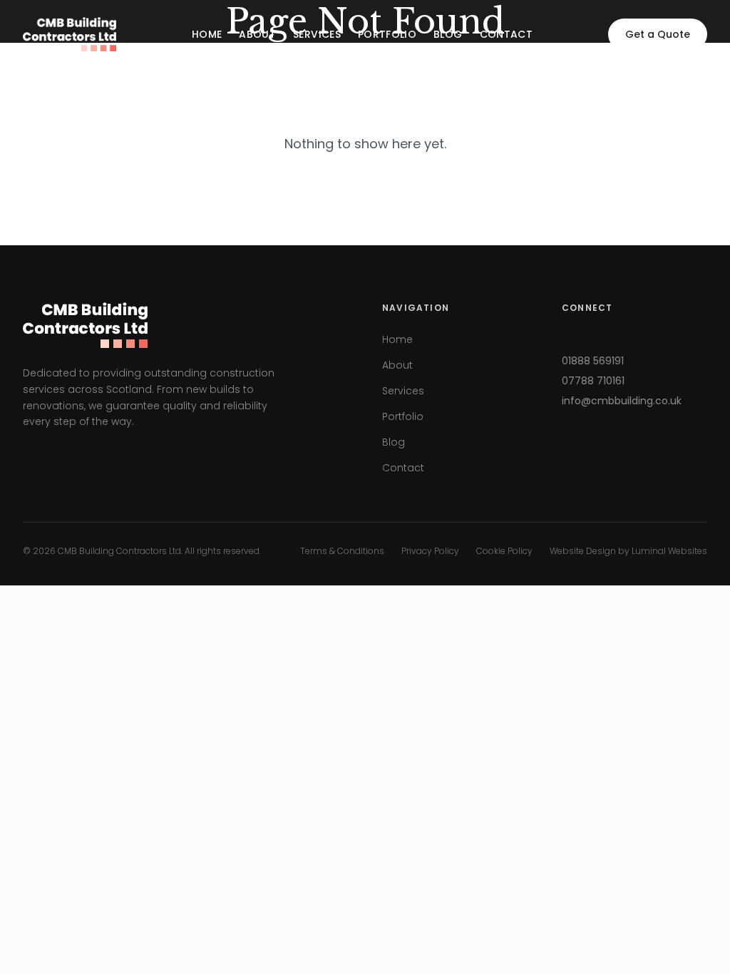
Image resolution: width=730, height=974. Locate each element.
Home (207, 34)
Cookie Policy (504, 551)
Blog (447, 34)
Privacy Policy (430, 551)
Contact (506, 34)
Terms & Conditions (342, 551)
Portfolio (387, 34)
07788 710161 (593, 381)
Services (317, 34)
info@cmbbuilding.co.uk (622, 401)
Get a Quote (657, 34)
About (257, 34)
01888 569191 (593, 361)
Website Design (583, 551)
